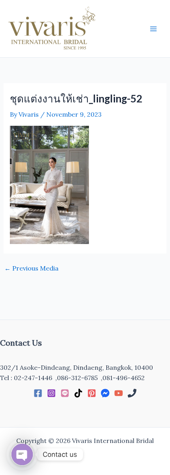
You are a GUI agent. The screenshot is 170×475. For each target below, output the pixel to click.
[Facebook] (38, 393)
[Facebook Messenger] (105, 393)
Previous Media (31, 268)
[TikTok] (78, 393)
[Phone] (132, 393)
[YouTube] (118, 393)
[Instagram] (51, 393)
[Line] (64, 393)
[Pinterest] (91, 393)
